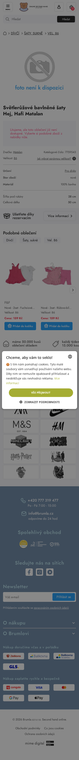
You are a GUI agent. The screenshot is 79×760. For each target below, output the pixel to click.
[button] (39, 402)
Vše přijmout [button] (41, 392)
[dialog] (39, 380)
